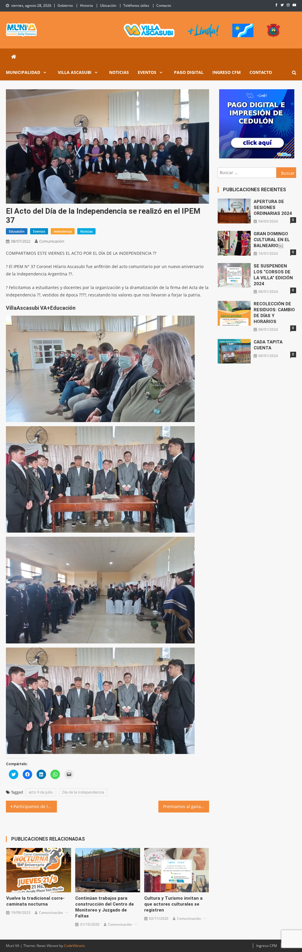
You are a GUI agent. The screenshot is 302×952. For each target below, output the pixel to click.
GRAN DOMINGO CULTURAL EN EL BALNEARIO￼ (272, 239)
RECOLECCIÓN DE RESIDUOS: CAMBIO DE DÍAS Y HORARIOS (274, 312)
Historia (86, 5)
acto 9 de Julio (41, 792)
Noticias (119, 72)
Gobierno (65, 5)
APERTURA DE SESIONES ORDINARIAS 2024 (273, 207)
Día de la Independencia (83, 792)
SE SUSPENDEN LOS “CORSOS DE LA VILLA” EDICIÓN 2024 (273, 274)
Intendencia (63, 231)
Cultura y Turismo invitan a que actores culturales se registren (173, 904)
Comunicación (51, 241)
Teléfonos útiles (136, 5)
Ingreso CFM (226, 72)
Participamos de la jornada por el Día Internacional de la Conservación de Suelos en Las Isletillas (35, 806)
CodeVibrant (74, 945)
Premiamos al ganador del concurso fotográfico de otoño (186, 806)
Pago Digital (188, 72)
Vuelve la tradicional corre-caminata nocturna (35, 901)
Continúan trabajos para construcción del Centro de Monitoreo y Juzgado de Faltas (104, 907)
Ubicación (108, 5)
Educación (16, 231)
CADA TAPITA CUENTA (268, 345)
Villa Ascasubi (74, 72)
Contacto (163, 5)
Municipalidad (23, 72)
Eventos (147, 72)
